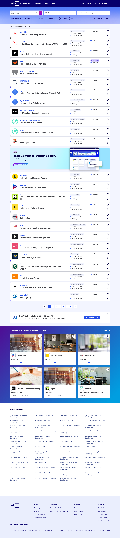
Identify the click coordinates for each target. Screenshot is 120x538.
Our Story (37, 508)
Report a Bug (78, 514)
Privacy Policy (59, 530)
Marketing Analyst (26, 297)
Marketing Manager (26, 218)
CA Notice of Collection (104, 530)
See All (107, 330)
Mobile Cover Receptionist (29, 73)
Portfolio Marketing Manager (30, 278)
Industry (52, 18)
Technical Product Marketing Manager (33, 178)
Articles (53, 3)
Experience (40, 18)
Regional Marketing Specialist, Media (33, 187)
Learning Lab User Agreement (18, 530)
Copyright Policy (48, 530)
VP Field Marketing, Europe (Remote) (33, 34)
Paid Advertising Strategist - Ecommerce (34, 113)
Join (83, 3)
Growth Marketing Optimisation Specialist (35, 237)
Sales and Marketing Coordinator (31, 122)
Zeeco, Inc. (90, 355)
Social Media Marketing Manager (31, 83)
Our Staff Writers (39, 514)
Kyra (53, 389)
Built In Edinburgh (103, 514)
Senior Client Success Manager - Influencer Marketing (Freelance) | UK (43, 197)
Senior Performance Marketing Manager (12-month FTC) (40, 93)
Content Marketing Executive (30, 257)
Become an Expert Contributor (59, 511)
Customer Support (79, 508)
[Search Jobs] (40, 13)
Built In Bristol (102, 511)
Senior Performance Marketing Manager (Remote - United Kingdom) (40, 267)
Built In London (103, 517)
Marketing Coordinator (28, 142)
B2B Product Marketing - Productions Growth (36, 287)
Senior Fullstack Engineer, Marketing (33, 64)
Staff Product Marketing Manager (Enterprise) (36, 247)
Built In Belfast (102, 508)
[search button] (77, 3)
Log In (89, 3)
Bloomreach (56, 355)
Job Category (27, 18)
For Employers (101, 3)
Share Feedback (79, 511)
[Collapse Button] (107, 35)
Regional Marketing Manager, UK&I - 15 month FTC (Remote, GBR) (43, 44)
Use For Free (20, 165)
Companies (37, 3)
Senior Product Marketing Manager (32, 208)
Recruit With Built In (56, 508)
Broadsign (22, 355)
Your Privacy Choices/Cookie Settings (85, 530)
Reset (73, 18)
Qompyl (88, 389)
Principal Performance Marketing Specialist (35, 228)
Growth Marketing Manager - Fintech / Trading (36, 132)
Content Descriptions (40, 517)
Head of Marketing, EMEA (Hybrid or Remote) (36, 54)
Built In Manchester (104, 521)
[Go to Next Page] (75, 306)
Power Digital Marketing (28, 389)
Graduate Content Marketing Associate (33, 103)
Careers (36, 511)
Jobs (46, 3)
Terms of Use (69, 530)
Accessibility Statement (35, 530)
